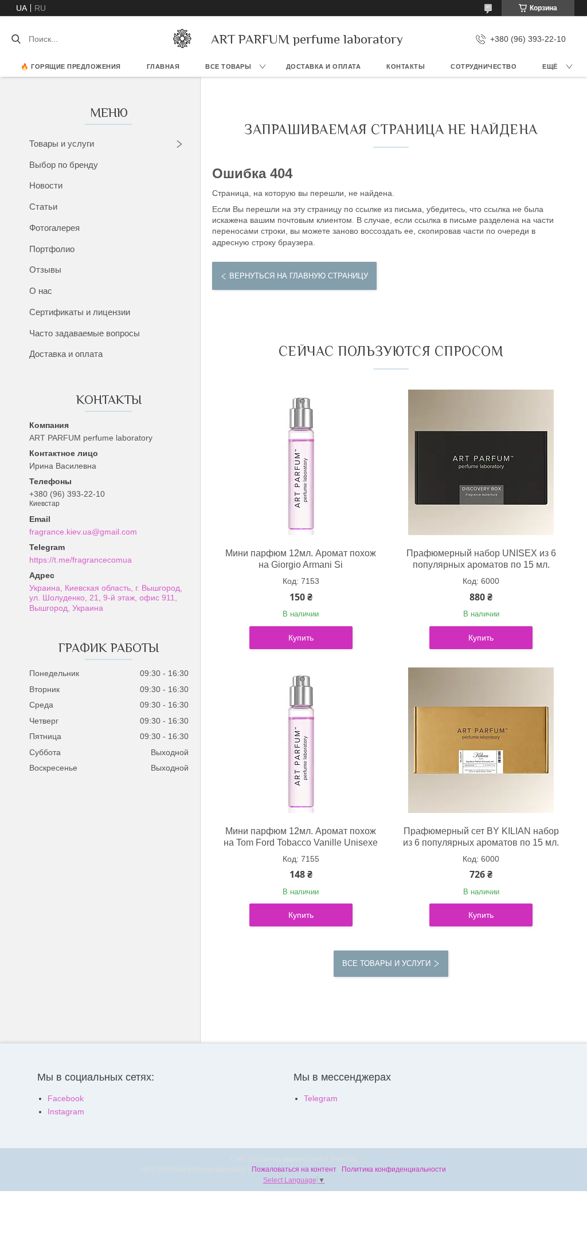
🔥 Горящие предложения (71, 66)
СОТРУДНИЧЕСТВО (483, 66)
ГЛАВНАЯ (163, 66)
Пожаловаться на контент (294, 1169)
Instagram (66, 1111)
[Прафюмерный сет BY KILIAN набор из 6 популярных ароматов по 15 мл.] (481, 740)
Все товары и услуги (386, 963)
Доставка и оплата (66, 354)
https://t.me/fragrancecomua (80, 559)
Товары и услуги (61, 143)
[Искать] (16, 39)
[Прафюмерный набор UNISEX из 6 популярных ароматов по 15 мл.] (481, 462)
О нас (40, 291)
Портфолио (52, 249)
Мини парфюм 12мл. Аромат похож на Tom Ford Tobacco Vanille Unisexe (301, 836)
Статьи (43, 206)
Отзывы (45, 269)
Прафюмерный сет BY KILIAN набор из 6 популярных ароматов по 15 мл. (481, 836)
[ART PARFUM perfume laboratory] (182, 39)
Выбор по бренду (63, 165)
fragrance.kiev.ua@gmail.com (83, 531)
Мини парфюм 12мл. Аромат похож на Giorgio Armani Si (300, 558)
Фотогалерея (54, 228)
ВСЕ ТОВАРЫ (228, 66)
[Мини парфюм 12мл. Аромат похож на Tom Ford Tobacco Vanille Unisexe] (301, 740)
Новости (45, 185)
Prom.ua (344, 1159)
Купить (301, 637)
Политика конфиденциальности (394, 1169)
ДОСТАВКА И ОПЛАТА (323, 66)
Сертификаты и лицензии (79, 312)
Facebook (66, 1098)
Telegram (321, 1098)
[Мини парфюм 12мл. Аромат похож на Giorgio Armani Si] (301, 462)
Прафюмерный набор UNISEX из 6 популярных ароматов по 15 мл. (481, 558)
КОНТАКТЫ (405, 66)
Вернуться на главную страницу (298, 276)
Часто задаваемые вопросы (84, 333)
